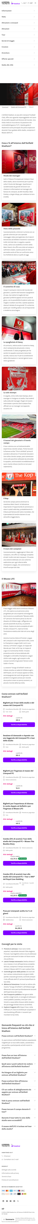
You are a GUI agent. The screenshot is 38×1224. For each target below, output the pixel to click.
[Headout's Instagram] (7, 1201)
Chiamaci (7, 1156)
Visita (4, 16)
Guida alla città (7, 65)
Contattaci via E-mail (11, 1159)
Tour (3, 34)
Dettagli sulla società (9, 1170)
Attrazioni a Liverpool (10, 22)
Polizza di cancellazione (10, 1180)
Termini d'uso (6, 1176)
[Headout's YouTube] (10, 1201)
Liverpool (5, 107)
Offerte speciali (7, 59)
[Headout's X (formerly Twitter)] (18, 1201)
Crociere (5, 47)
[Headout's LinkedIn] (3, 1201)
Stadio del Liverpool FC (18, 107)
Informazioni (6, 10)
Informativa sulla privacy (10, 1173)
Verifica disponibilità (19, 724)
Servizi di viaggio (8, 41)
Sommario (10, 1219)
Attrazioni (5, 28)
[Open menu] (35, 3)
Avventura (6, 53)
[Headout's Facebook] (14, 1201)
